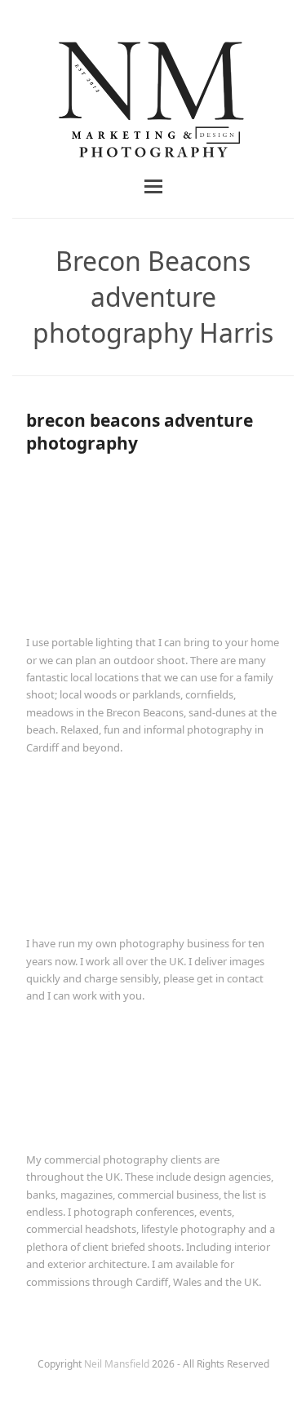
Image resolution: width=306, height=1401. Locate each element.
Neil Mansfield (118, 1364)
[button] (153, 186)
